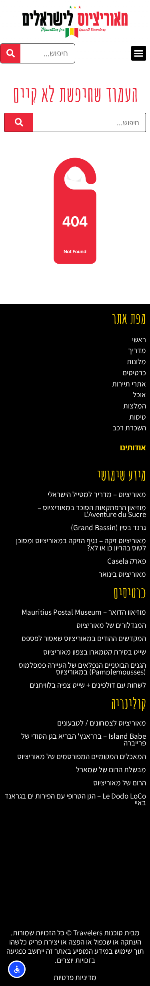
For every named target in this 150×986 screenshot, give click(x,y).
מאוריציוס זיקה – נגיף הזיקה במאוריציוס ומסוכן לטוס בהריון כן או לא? (81, 543)
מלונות (136, 361)
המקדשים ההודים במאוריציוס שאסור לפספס (84, 638)
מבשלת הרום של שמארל (111, 769)
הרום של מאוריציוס (119, 782)
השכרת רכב (129, 427)
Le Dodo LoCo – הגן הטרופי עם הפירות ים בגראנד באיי (75, 799)
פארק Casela (126, 561)
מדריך (137, 350)
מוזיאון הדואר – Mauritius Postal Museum (84, 612)
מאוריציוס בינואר (122, 574)
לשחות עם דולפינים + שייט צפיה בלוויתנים (88, 685)
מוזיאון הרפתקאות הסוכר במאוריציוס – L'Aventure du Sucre (92, 510)
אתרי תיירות (129, 383)
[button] (138, 53)
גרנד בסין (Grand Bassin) (108, 527)
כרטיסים (134, 372)
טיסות (137, 417)
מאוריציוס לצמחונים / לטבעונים (101, 723)
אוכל (139, 394)
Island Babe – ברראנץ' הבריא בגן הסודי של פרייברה (83, 739)
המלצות (134, 405)
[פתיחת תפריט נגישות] (17, 969)
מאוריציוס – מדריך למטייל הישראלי (97, 494)
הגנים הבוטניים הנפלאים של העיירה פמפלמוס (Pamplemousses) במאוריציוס (82, 668)
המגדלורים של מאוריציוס (111, 625)
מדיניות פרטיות (75, 977)
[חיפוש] (10, 53)
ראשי (139, 339)
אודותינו (133, 447)
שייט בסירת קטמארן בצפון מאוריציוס (94, 652)
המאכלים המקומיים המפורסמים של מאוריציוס (81, 756)
